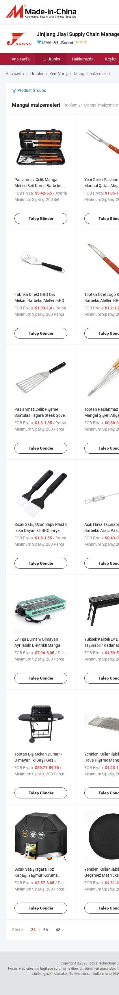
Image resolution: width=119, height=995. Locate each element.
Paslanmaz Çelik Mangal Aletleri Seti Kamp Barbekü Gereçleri (38, 185)
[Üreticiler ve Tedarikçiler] (42, 11)
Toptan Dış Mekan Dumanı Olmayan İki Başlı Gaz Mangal (38, 760)
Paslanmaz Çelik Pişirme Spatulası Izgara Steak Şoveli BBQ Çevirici (40, 415)
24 (33, 929)
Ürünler (53, 59)
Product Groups (31, 90)
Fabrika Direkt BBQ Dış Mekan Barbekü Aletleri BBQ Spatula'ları (39, 300)
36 (45, 929)
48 (58, 929)
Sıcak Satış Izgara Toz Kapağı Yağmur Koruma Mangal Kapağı (36, 875)
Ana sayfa (21, 59)
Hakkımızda (83, 59)
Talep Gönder (41, 218)
